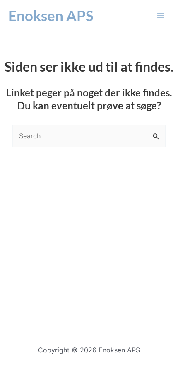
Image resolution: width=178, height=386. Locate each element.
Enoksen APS (51, 15)
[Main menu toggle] (161, 15)
